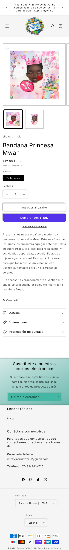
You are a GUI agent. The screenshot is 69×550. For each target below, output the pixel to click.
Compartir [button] (12, 300)
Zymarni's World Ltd (27, 548)
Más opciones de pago (34, 226)
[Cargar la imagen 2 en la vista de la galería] (34, 119)
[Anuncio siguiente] (62, 8)
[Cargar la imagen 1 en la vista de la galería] (13, 119)
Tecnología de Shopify (49, 548)
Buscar (11, 418)
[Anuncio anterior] (6, 8)
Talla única (13, 178)
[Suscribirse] (57, 396)
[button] (7, 26)
